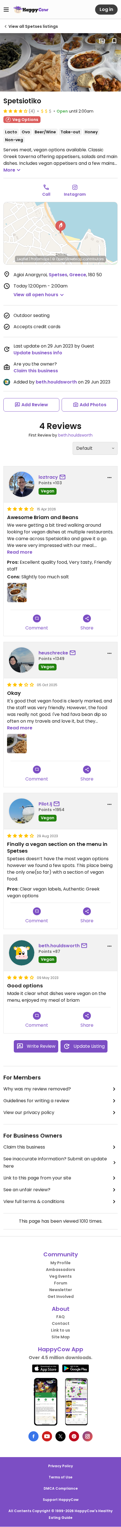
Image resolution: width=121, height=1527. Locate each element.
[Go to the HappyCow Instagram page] (87, 1436)
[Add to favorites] (114, 40)
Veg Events (60, 1276)
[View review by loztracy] (21, 484)
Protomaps (40, 259)
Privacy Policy (60, 1466)
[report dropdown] (109, 477)
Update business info (38, 353)
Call (46, 194)
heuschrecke (53, 653)
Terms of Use (60, 1477)
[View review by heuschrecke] (21, 660)
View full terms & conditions (33, 1201)
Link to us (60, 1330)
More (9, 170)
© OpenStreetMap (67, 259)
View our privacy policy (28, 1112)
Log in (106, 9)
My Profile (60, 1263)
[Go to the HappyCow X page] (60, 1436)
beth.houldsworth (56, 382)
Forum (60, 1283)
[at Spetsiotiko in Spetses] (30, 62)
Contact (61, 1323)
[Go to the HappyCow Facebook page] (33, 1436)
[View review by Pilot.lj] (21, 811)
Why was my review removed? (37, 1089)
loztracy (48, 477)
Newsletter (60, 1290)
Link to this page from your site (37, 1178)
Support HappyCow (61, 1499)
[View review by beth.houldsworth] (21, 952)
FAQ (60, 1317)
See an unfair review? (26, 1189)
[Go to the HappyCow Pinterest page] (74, 1436)
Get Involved (61, 1296)
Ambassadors (60, 1269)
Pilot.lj (45, 804)
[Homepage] (31, 9)
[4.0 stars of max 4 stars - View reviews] (15, 110)
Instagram (75, 194)
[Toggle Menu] (6, 9)
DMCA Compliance (61, 1488)
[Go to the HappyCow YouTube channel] (47, 1436)
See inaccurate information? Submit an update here (55, 1162)
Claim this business (36, 371)
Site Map (60, 1337)
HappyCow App (60, 1349)
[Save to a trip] (101, 40)
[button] (60, 227)
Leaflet (22, 259)
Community (60, 1254)
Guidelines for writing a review (36, 1100)
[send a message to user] (63, 477)
